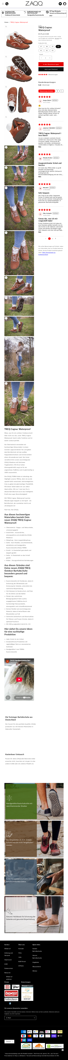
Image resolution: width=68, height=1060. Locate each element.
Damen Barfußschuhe (37, 950)
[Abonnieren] (34, 1018)
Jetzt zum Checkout (51, 69)
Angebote (35, 962)
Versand (57, 38)
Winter (34, 971)
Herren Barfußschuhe (37, 956)
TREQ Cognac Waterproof (19, 22)
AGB (6, 964)
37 (41, 46)
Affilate (21, 966)
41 (41, 50)
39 (52, 46)
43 (52, 50)
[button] (7, 4)
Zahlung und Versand (8, 954)
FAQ (19, 953)
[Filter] (57, 91)
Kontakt (21, 948)
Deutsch (8, 1041)
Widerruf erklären (9, 978)
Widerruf (7, 948)
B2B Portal (22, 961)
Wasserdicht (36, 966)
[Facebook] (63, 1050)
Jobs (19, 957)
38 (47, 46)
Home (6, 22)
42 (47, 50)
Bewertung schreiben (46, 91)
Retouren (7, 972)
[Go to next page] (56, 238)
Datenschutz (8, 968)
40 (58, 46)
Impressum (8, 959)
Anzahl (41, 54)
